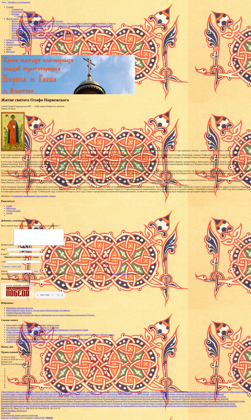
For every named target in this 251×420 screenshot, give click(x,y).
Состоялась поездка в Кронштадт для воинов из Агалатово (32, 327)
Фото (8, 49)
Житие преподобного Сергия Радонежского (31, 37)
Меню (4, 2)
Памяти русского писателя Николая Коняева (26, 342)
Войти (49, 418)
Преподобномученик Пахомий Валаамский (104, 401)
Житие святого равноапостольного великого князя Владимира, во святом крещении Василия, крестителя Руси (61, 26)
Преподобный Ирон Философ (25, 399)
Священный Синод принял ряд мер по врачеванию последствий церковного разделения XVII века (50, 315)
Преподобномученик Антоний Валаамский (176, 394)
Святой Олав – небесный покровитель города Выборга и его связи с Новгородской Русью (52, 33)
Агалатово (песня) (14, 337)
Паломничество (13, 45)
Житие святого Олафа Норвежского (28, 30)
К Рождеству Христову (16, 40)
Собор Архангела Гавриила (18, 332)
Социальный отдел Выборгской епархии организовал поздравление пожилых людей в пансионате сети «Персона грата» (60, 334)
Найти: (4, 271)
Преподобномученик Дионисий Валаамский (107, 396)
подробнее (5, 413)
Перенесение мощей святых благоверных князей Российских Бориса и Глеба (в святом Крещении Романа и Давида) (64, 23)
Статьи (9, 47)
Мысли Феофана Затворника (14, 411)
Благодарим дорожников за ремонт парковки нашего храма (32, 325)
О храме (10, 7)
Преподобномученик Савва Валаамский (202, 401)
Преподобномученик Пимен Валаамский (142, 401)
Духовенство (17, 9)
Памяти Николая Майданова (29, 16)
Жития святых (12, 19)
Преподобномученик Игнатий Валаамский (146, 396)
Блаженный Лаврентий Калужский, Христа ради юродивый (202, 392)
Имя (3, 249)
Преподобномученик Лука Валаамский (29, 401)
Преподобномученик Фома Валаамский (188, 406)
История (15, 14)
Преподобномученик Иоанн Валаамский (183, 396)
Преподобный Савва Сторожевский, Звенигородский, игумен (29, 392)
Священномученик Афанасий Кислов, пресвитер (95, 394)
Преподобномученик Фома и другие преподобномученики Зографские (43, 35)
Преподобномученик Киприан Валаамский (58, 399)
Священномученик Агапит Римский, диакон (137, 394)
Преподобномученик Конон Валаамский (96, 399)
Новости (10, 42)
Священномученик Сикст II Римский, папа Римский (112, 403)
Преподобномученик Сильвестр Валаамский (156, 403)
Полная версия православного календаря (19, 415)
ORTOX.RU (39, 418)
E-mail (4, 254)
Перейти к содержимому (19, 2)
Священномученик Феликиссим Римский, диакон (34, 406)
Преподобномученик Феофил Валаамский (113, 406)
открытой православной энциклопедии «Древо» (34, 196)
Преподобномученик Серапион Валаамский (32, 403)
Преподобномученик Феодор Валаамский (75, 406)
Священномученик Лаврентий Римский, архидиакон (177, 399)
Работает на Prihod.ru (10, 418)
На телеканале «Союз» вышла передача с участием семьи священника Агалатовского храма (47, 330)
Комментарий (7, 245)
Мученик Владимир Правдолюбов (221, 406)
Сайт (3, 262)
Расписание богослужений (23, 12)
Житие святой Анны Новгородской (27, 28)
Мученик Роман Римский (172, 401)
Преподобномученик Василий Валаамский (31, 396)
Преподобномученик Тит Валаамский (193, 403)
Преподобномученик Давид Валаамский (68, 396)
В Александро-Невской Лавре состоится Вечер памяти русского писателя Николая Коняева (47, 339)
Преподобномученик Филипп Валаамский (151, 406)
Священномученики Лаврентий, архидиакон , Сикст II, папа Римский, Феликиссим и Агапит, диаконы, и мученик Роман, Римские (116, 392)
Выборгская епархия (120, 274)
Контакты (10, 52)
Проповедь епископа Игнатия (19, 308)
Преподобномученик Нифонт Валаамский (66, 401)
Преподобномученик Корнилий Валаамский (134, 399)
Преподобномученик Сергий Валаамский (70, 403)
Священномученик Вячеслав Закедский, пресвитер (50, 394)
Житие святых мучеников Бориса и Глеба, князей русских (37, 21)
